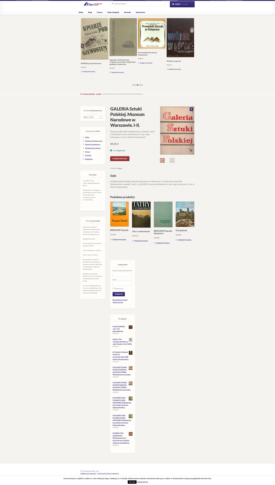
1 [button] (133, 84)
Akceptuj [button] (132, 482)
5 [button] (139, 84)
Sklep (81, 12)
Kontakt (127, 12)
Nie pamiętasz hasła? (120, 300)
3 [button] (136, 84)
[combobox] (93, 117)
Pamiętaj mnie (119, 288)
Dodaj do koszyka (89, 69)
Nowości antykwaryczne (93, 141)
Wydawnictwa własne (93, 148)
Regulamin (89, 159)
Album (98, 94)
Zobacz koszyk (118, 302)
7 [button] (142, 84)
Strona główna (89, 94)
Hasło (115, 279)
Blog (90, 12)
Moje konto (140, 12)
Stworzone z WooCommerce (108, 473)
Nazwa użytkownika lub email (122, 270)
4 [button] (137, 84)
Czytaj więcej (142, 482)
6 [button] (140, 84)
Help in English (113, 12)
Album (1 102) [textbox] (92, 117)
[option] (94, 44)
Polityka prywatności (88, 473)
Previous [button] (82, 46)
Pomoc (99, 12)
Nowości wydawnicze (92, 144)
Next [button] (192, 46)
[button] (191, 109)
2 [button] (134, 84)
